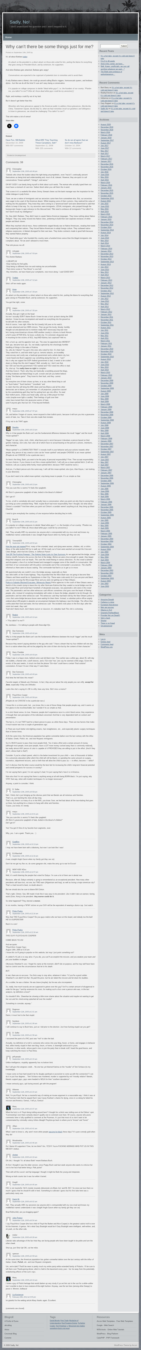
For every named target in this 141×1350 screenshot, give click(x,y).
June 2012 (105, 301)
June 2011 (105, 333)
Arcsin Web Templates (106, 1321)
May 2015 (105, 209)
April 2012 (105, 307)
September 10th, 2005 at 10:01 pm (25, 814)
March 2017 (105, 156)
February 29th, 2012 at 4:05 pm (24, 1297)
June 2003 (105, 586)
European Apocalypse (109, 605)
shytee (15, 1155)
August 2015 (106, 201)
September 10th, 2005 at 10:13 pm (25, 844)
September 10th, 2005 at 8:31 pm (24, 522)
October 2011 (106, 322)
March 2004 (105, 563)
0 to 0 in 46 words (108, 61)
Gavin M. (16, 1199)
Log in (103, 639)
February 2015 (106, 217)
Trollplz (15, 278)
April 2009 (105, 401)
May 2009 (105, 399)
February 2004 (106, 565)
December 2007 (107, 444)
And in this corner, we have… (112, 64)
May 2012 (105, 304)
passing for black (55, 1132)
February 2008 (106, 438)
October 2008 (106, 417)
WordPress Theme (121, 1345)
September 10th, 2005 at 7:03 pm (24, 253)
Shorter (103, 621)
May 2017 (105, 151)
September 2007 (107, 452)
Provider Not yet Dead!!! (110, 615)
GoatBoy (15, 842)
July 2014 (104, 235)
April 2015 (105, 212)
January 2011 (106, 346)
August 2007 (106, 454)
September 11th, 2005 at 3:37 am (24, 1109)
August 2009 (106, 391)
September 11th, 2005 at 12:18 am (25, 932)
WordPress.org (106, 647)
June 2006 (105, 491)
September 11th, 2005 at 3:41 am (24, 1128)
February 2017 (106, 159)
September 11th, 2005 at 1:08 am (24, 1023)
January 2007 (106, 473)
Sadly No (104, 109)
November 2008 (107, 415)
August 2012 (106, 296)
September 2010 (107, 357)
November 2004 (107, 541)
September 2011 (107, 325)
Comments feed (107, 644)
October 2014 (106, 227)
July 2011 (104, 330)
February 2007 (106, 470)
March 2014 (105, 246)
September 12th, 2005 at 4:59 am (24, 1256)
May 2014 (105, 241)
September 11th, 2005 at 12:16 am (25, 913)
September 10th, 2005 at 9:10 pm (24, 617)
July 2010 (104, 362)
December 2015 (107, 190)
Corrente (8, 1338)
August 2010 (106, 359)
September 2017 (107, 140)
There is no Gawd (108, 623)
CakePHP (101, 1338)
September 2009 (107, 388)
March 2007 (105, 468)
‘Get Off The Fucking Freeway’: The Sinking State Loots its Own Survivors (36, 554)
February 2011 (106, 343)
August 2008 (106, 423)
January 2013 (106, 283)
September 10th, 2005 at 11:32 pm (25, 856)
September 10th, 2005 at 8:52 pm (24, 543)
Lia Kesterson (17, 1295)
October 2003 (106, 576)
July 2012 (104, 299)
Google (99, 1325)
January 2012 (106, 314)
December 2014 (107, 222)
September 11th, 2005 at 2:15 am (24, 1059)
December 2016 (107, 164)
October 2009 (106, 386)
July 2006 (104, 489)
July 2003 (104, 584)
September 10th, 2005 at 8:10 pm (24, 430)
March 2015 (105, 214)
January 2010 (106, 378)
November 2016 (107, 167)
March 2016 (105, 183)
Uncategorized (106, 626)
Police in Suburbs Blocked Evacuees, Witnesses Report (28, 582)
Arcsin (134, 1345)
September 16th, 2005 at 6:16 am (24, 1280)
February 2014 (106, 249)
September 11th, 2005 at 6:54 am (24, 1220)
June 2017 (105, 148)
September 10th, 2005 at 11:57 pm (25, 872)
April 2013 (105, 275)
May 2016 (105, 177)
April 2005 (105, 528)
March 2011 (105, 341)
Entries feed (105, 642)
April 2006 (105, 497)
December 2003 (107, 570)
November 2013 (107, 256)
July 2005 (104, 520)
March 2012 (105, 309)
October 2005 (106, 512)
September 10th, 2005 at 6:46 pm (24, 171)
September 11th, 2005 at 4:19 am (24, 1157)
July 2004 (104, 552)
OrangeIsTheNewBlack (110, 613)
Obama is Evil (106, 610)
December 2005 (107, 507)
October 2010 (106, 354)
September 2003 (107, 578)
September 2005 (107, 515)
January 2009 (106, 409)
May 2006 (105, 494)
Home (8, 37)
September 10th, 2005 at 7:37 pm (24, 411)
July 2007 (104, 457)
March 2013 (105, 278)
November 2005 (107, 510)
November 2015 (107, 193)
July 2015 (104, 204)
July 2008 (104, 425)
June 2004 (105, 555)
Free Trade (64, 1321)
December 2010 (107, 349)
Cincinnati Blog (11, 1334)
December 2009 (107, 380)
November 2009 (107, 383)
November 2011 (107, 320)
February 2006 (106, 502)
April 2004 (105, 560)
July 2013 (104, 267)
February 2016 (106, 185)
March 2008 (105, 436)
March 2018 (105, 132)
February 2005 (106, 534)
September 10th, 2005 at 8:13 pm (24, 484)
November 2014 (107, 225)
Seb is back (105, 618)
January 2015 (106, 219)
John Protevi (17, 1218)
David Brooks (55, 1321)
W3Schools (101, 1330)
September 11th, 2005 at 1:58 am (24, 1035)
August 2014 (106, 233)
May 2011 (104, 336)
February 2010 (106, 375)
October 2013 (106, 259)
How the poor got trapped (16, 546)
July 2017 (104, 146)
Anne (14, 289)
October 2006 (106, 481)
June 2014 (105, 238)
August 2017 (106, 143)
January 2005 (106, 536)
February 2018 (106, 135)
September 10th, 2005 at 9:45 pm (24, 674)
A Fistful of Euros (11, 1321)
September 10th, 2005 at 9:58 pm (24, 697)
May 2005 (105, 526)
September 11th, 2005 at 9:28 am (24, 1237)
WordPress (101, 1334)
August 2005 (106, 518)
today (25, 57)
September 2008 (107, 420)
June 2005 (105, 523)
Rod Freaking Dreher (69, 1323)
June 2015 (105, 206)
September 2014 (107, 230)
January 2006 (106, 504)
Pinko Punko (17, 911)
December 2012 (107, 285)
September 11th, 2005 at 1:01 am (24, 1012)
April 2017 (105, 154)
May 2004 (105, 557)
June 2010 (105, 365)
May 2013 (105, 272)
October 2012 (106, 291)
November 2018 (107, 130)
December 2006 (107, 475)
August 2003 (106, 581)
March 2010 (105, 372)
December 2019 (107, 127)
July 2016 (104, 172)
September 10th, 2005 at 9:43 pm (24, 655)
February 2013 (106, 280)
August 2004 (106, 549)
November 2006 (107, 478)
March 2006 (105, 499)
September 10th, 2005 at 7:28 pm (24, 292)
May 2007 (105, 462)
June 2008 (105, 428)
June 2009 (105, 396)
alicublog (8, 1325)
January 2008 (106, 441)
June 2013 (105, 270)
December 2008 (107, 412)
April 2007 (105, 465)
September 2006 (107, 483)
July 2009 (104, 394)
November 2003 (107, 573)
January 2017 (106, 161)
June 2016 (105, 175)
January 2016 (106, 188)
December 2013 (107, 254)
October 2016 (106, 169)
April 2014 (105, 243)
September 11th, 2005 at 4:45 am (24, 1185)
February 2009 (106, 407)
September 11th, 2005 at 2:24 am (24, 1092)
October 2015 (106, 196)
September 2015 (107, 198)
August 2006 (106, 486)
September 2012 (107, 293)
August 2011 (106, 328)
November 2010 (107, 351)
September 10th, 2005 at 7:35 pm (24, 310)
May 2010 (105, 367)
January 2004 (106, 568)
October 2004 (106, 544)
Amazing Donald (107, 600)
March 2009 (105, 404)
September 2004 (107, 547)
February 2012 (106, 312)
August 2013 (106, 264)
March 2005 (105, 531)
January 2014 (106, 251)
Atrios (7, 1330)
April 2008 (105, 433)
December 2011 (107, 317)
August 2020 (106, 125)
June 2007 (105, 460)
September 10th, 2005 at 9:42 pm (24, 633)
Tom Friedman (61, 1326)
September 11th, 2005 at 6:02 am (24, 1201)
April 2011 (105, 338)
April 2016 (105, 180)
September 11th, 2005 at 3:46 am (24, 1143)
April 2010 (105, 370)
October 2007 (106, 449)
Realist (15, 615)
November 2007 (107, 446)
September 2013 (107, 262)
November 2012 (107, 288)
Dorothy (15, 427)
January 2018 (106, 138)
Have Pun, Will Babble (15, 140)
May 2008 (105, 431)
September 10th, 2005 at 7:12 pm (24, 280)
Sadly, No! (20, 22)
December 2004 (107, 539)
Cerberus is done (107, 602)
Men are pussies (107, 607)
